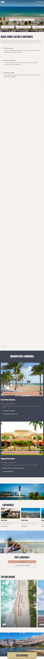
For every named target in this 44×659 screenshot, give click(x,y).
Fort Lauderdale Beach (9, 404)
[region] (22, 215)
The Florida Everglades (9, 410)
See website (21, 561)
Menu (39, 2)
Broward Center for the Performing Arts (13, 468)
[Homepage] (3, 2)
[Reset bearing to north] (42, 88)
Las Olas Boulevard (8, 471)
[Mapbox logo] (3, 346)
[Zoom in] (42, 85)
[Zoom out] (42, 86)
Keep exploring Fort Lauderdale (23, 565)
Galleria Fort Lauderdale (9, 462)
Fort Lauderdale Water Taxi (10, 414)
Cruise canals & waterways (22, 27)
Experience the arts (37, 27)
